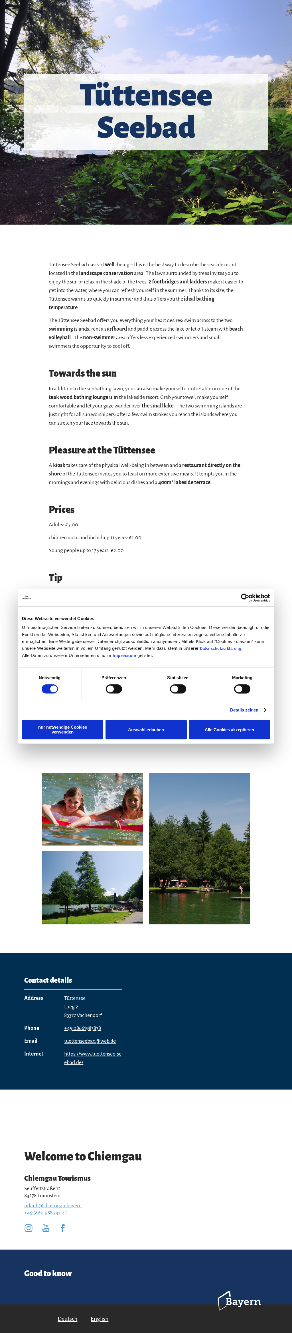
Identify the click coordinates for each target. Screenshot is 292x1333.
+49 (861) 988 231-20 (46, 1213)
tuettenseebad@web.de (90, 1041)
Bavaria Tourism (239, 1308)
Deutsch (67, 1319)
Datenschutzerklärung (220, 648)
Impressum (124, 655)
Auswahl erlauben (146, 729)
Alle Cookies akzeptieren (229, 729)
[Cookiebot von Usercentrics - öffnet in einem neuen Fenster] (245, 597)
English (99, 1319)
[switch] (114, 689)
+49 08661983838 (82, 1028)
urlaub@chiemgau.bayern (53, 1205)
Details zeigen (244, 710)
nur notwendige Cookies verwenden (62, 729)
